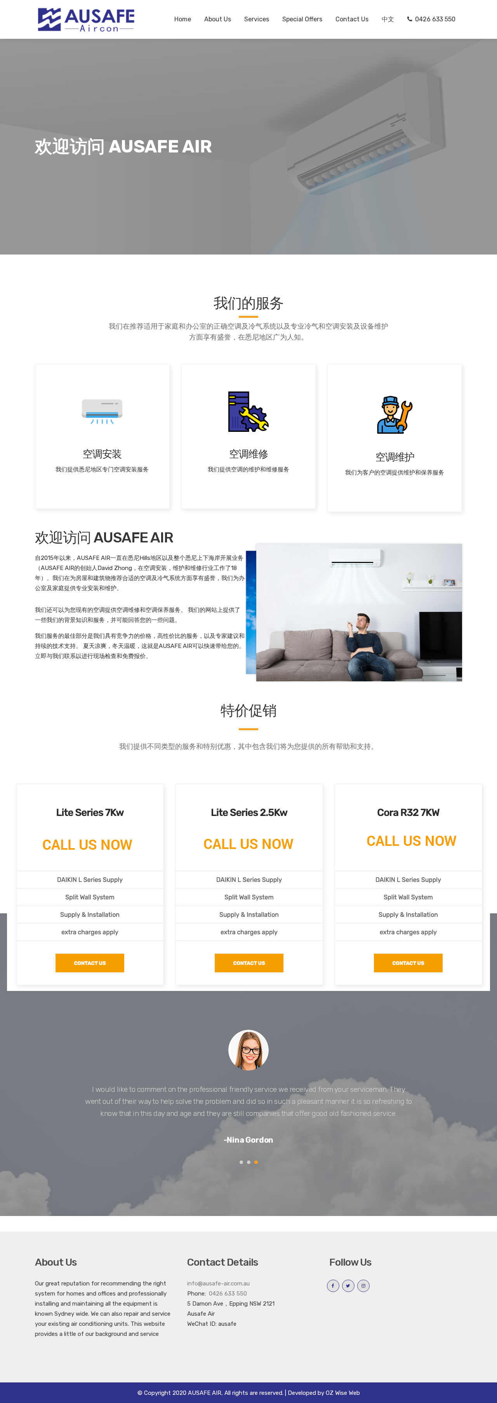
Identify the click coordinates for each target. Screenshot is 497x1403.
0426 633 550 (227, 1293)
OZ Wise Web (343, 1392)
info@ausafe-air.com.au (218, 1283)
